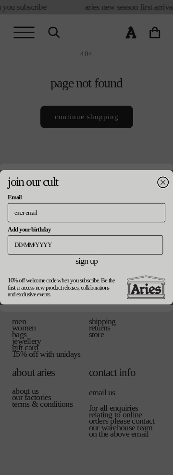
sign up (86, 261)
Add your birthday (29, 229)
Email (14, 197)
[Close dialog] (163, 182)
